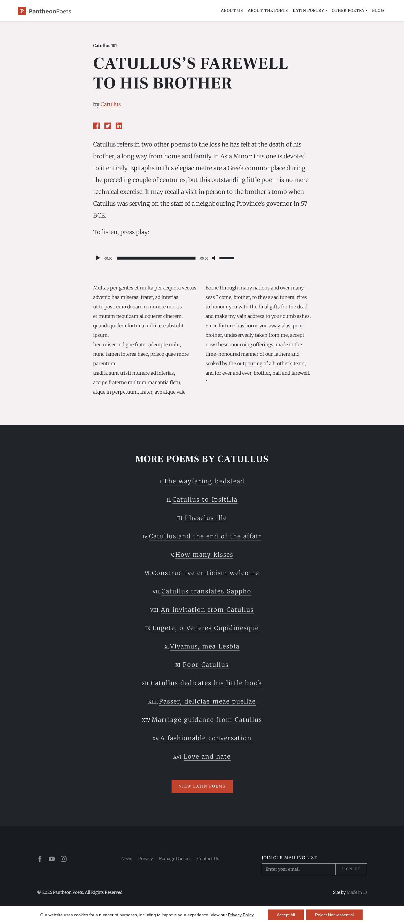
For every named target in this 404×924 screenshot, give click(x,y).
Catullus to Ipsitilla (204, 499)
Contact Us (208, 858)
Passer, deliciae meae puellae (207, 701)
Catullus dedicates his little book (206, 683)
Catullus (111, 104)
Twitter (107, 126)
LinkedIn (119, 126)
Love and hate (207, 756)
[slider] (227, 257)
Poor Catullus (206, 664)
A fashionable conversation (205, 738)
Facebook (96, 126)
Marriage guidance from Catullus (207, 719)
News (126, 858)
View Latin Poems (202, 786)
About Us (232, 10)
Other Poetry (348, 10)
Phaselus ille (206, 517)
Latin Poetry (308, 10)
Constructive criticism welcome (205, 573)
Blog (378, 10)
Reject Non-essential (334, 914)
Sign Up (351, 869)
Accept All (286, 914)
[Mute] (215, 258)
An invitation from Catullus (207, 609)
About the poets (268, 10)
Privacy (145, 858)
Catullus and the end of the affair (205, 536)
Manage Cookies (175, 858)
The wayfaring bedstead (204, 481)
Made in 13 (357, 892)
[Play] (98, 258)
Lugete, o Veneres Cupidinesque (205, 628)
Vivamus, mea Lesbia (204, 646)
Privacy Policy (240, 914)
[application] (164, 258)
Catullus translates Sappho (206, 591)
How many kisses (204, 554)
